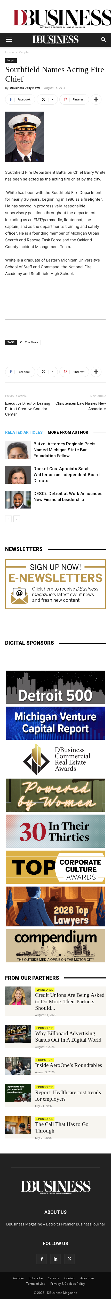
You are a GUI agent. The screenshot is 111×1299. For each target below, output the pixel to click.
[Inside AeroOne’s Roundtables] (18, 1066)
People (24, 52)
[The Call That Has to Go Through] (18, 1125)
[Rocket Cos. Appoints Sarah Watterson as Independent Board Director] (18, 475)
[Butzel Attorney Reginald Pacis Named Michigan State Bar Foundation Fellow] (18, 450)
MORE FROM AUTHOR (68, 432)
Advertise (87, 1278)
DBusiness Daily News (25, 88)
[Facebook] (41, 1259)
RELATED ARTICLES (24, 432)
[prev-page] (8, 519)
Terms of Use (35, 1283)
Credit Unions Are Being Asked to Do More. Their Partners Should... (70, 1001)
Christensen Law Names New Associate (81, 406)
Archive (18, 1278)
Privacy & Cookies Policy (67, 1283)
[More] (96, 99)
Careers (53, 1278)
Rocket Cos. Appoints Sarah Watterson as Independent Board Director (67, 474)
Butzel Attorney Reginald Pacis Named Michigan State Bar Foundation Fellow (65, 449)
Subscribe (36, 1278)
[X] (69, 1259)
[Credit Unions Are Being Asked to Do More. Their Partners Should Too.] (18, 995)
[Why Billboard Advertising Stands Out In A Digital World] (18, 1034)
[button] (9, 40)
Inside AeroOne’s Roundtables (68, 1065)
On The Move (29, 342)
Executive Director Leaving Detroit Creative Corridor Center (27, 409)
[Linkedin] (55, 1259)
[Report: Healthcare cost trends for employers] (18, 1093)
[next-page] (16, 519)
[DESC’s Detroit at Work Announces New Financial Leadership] (18, 500)
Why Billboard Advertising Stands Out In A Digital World (68, 1036)
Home (9, 52)
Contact (69, 1278)
